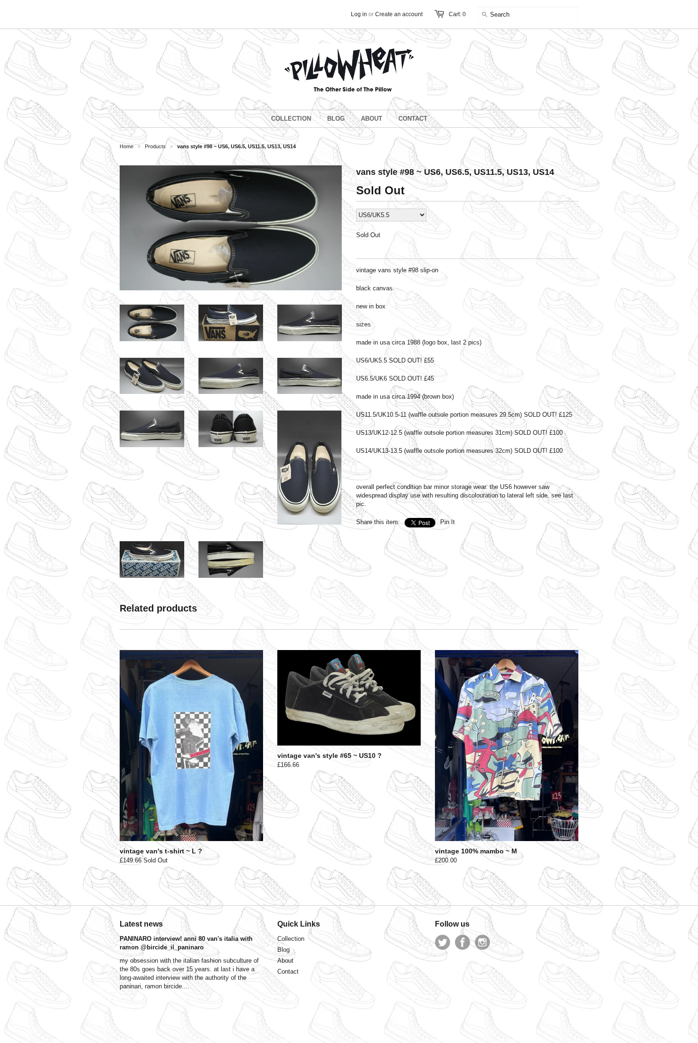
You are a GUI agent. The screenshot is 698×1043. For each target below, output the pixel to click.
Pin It (447, 522)
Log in (359, 14)
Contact (288, 971)
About (285, 960)
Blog (283, 949)
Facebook (462, 942)
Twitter (442, 942)
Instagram (482, 942)
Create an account (399, 14)
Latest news (141, 924)
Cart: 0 (457, 14)
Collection (290, 938)
